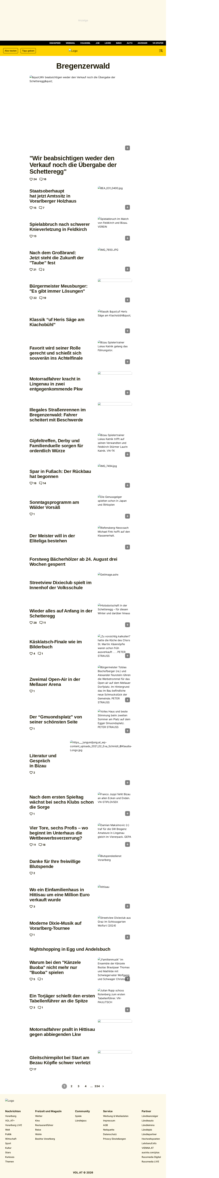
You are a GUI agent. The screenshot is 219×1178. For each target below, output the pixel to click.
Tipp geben (28, 50)
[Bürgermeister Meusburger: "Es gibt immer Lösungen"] (115, 291)
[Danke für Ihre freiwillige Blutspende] (115, 867)
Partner (146, 1111)
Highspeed (55, 43)
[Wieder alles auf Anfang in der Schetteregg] (115, 616)
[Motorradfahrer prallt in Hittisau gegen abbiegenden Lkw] (115, 1032)
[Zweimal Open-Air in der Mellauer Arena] (115, 684)
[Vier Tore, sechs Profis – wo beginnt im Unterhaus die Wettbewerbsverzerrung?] (115, 836)
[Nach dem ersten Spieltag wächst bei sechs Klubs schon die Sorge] (115, 805)
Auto (129, 43)
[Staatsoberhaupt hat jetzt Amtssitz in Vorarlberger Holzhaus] (115, 199)
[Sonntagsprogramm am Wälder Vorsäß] (115, 508)
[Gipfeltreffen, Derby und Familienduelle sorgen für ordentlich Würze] (115, 446)
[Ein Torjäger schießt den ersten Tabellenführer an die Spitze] (115, 1001)
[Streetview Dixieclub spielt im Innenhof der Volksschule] (115, 585)
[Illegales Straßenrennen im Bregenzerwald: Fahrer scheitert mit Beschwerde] (115, 415)
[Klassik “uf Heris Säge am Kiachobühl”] (115, 322)
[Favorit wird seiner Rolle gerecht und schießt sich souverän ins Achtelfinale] (115, 353)
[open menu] (161, 50)
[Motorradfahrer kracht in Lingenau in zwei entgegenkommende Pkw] (115, 384)
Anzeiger (142, 43)
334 (97, 1086)
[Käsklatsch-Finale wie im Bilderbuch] (115, 647)
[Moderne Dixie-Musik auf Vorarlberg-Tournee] (115, 928)
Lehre (108, 43)
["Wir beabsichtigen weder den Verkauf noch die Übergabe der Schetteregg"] (81, 113)
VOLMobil (85, 43)
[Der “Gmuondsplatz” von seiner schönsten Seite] (115, 722)
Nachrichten (13, 1111)
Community (82, 1111)
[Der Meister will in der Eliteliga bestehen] (115, 538)
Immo (119, 43)
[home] (83, 51)
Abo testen (11, 50)
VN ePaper (158, 43)
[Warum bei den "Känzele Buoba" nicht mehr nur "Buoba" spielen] (115, 970)
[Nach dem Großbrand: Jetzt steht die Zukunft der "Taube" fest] (115, 260)
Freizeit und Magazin (48, 1111)
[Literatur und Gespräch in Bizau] (101, 763)
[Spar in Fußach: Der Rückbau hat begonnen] (115, 477)
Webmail (70, 43)
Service (108, 1111)
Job (98, 43)
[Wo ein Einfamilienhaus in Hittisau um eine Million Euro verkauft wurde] (115, 898)
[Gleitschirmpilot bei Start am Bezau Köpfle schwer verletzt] (115, 1063)
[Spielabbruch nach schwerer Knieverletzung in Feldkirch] (115, 230)
